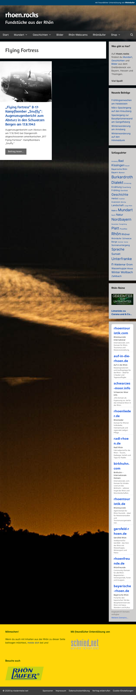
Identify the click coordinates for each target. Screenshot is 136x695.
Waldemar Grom (123, 264)
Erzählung (116, 187)
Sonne (126, 242)
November (114, 224)
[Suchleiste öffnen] (132, 35)
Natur (119, 214)
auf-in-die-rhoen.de (122, 358)
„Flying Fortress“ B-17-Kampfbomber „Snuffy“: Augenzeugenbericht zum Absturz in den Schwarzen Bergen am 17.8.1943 (24, 116)
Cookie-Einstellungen (123, 690)
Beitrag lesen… (16, 151)
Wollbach (127, 272)
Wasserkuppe (118, 268)
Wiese (130, 268)
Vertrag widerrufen (101, 690)
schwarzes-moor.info (122, 385)
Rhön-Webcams (78, 34)
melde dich (33, 642)
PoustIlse (123, 229)
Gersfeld (124, 191)
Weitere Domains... (119, 617)
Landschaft (117, 205)
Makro (114, 210)
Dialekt (117, 182)
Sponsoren (48, 690)
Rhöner (126, 234)
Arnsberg (114, 161)
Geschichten (40, 34)
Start (6, 34)
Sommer (120, 242)
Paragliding (123, 224)
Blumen (122, 173)
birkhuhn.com (121, 465)
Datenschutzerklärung (79, 690)
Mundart (19, 34)
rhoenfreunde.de (122, 561)
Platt (115, 228)
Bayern (114, 172)
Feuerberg (126, 187)
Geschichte (119, 194)
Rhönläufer (130, 2)
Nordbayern (121, 219)
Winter (115, 272)
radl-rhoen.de (121, 440)
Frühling (115, 190)
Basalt (127, 166)
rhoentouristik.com (122, 330)
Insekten (122, 199)
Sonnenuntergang (120, 245)
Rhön (116, 233)
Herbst (114, 198)
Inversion (115, 202)
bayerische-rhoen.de (122, 588)
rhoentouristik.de (122, 501)
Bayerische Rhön (119, 169)
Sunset (115, 254)
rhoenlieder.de (122, 413)
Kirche (123, 202)
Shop (114, 34)
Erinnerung (127, 183)
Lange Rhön (128, 206)
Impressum (61, 690)
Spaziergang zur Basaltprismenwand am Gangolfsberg (122, 118)
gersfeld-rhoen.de (121, 531)
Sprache (117, 249)
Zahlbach (116, 276)
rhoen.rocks (21, 15)
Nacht (113, 215)
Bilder (59, 34)
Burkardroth (122, 177)
